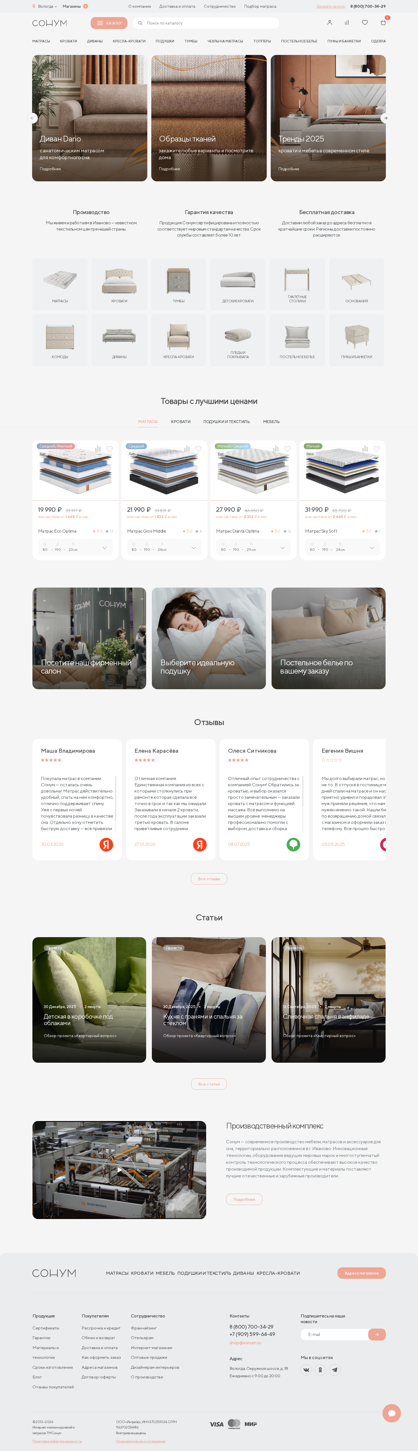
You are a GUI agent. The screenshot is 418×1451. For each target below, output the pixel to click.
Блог (37, 1376)
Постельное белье (299, 41)
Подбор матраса (260, 6)
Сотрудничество (220, 6)
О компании (139, 6)
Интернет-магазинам (151, 1347)
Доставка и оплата (177, 6)
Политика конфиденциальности (57, 1441)
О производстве (147, 1376)
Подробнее (244, 1199)
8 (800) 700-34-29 (368, 6)
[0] (383, 23)
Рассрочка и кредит (101, 1327)
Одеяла (378, 41)
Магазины (72, 6)
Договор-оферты (99, 1376)
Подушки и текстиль (226, 421)
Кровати (68, 41)
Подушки (165, 41)
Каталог (114, 23)
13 (111, 531)
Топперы (262, 41)
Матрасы (148, 421)
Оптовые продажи (149, 1357)
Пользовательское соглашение (140, 1441)
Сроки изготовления (52, 1367)
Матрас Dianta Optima (237, 531)
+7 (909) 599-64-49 (252, 1334)
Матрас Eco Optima (57, 531)
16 (289, 531)
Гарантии (41, 1337)
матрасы (41, 41)
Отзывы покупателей (53, 1386)
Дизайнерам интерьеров (155, 1367)
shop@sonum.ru (245, 1342)
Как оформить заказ (101, 1357)
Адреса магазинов (362, 1273)
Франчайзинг (144, 1327)
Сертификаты (45, 1327)
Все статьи (209, 1084)
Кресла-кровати (129, 41)
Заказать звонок (330, 6)
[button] (32, 118)
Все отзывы (209, 879)
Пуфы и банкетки (344, 41)
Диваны (95, 41)
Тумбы (191, 41)
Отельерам (142, 1337)
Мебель (271, 421)
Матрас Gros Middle (146, 531)
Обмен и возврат (98, 1337)
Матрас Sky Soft (321, 531)
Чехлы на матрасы (225, 41)
